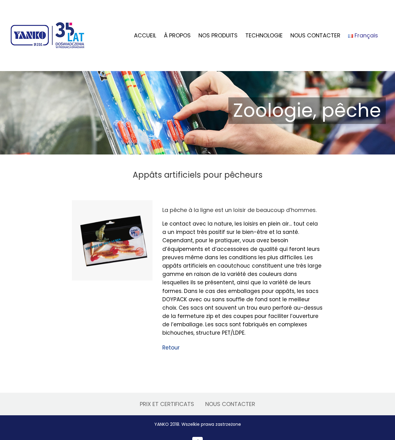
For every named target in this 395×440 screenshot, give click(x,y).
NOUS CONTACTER (230, 404)
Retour (171, 347)
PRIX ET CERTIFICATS (167, 404)
